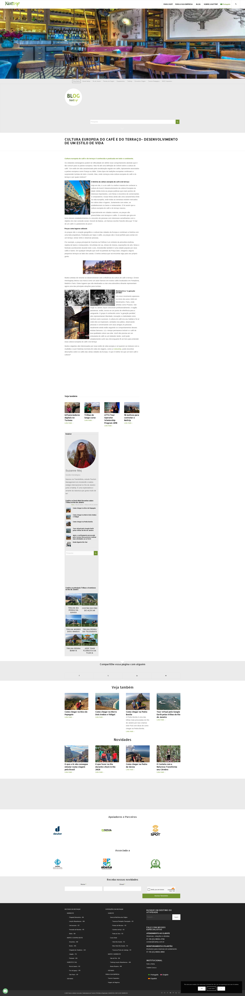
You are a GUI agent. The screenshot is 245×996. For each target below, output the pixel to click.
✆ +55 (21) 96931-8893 (155, 952)
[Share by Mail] (165, 676)
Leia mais (68, 423)
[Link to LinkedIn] (176, 992)
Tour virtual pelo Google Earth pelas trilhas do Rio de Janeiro (83, 529)
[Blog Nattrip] (73, 97)
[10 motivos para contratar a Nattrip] (131, 407)
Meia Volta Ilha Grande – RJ (120, 946)
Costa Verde (113, 937)
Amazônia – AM (73, 942)
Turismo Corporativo (113, 978)
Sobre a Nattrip (150, 964)
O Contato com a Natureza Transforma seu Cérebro (167, 767)
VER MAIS (70, 978)
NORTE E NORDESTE (114, 954)
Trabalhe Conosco (151, 967)
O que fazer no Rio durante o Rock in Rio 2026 (105, 767)
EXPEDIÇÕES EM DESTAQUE (114, 909)
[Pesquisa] (236, 4)
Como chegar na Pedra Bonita (83, 521)
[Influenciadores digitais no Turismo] (72, 407)
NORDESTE (70, 913)
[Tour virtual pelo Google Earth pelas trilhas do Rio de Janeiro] (168, 701)
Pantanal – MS (73, 958)
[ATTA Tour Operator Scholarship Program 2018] (112, 407)
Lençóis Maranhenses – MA (77, 921)
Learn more (211, 988)
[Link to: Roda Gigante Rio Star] (68, 544)
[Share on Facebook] (79, 676)
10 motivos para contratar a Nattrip (131, 417)
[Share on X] (108, 676)
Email (122, 884)
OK (202, 988)
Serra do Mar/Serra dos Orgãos (118, 917)
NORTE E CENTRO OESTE (75, 937)
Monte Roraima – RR (116, 966)
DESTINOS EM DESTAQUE (72, 909)
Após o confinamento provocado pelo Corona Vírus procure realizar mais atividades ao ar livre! (84, 537)
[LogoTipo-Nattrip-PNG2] (12, 4)
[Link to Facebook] (167, 992)
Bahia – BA (72, 933)
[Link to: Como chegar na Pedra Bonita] (68, 523)
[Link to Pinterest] (173, 992)
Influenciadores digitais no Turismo (72, 417)
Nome (83, 884)
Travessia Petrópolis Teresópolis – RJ (122, 921)
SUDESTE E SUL (72, 962)
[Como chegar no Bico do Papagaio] (76, 701)
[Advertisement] (134, 102)
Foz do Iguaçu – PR (74, 970)
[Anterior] (67, 412)
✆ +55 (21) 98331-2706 (155, 939)
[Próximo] (136, 412)
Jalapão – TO (73, 954)
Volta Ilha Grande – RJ (118, 942)
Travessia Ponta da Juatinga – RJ (121, 950)
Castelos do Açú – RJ (118, 929)
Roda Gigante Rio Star (80, 542)
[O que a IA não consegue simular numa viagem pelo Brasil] (76, 753)
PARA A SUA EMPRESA (112, 974)
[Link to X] (179, 992)
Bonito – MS (72, 946)
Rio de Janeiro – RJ (74, 966)
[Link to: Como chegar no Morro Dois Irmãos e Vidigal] (68, 517)
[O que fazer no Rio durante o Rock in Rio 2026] (107, 753)
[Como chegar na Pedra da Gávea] (138, 753)
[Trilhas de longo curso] (92, 407)
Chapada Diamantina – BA (76, 917)
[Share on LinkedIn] (137, 676)
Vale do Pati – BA (115, 958)
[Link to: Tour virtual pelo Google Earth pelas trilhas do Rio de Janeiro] (68, 530)
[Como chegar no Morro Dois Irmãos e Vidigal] (107, 701)
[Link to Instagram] (161, 992)
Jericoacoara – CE (74, 925)
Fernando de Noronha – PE (76, 929)
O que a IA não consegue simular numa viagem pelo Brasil (76, 767)
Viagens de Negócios (114, 982)
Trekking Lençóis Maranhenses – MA (120, 962)
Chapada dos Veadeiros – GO (77, 950)
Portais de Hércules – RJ (119, 925)
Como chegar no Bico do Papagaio (84, 508)
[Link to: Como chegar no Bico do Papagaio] (68, 510)
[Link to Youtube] (170, 992)
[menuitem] (168, 4)
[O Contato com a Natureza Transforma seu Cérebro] (168, 753)
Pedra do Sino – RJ (117, 933)
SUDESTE (111, 913)
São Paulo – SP (73, 974)
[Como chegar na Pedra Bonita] (138, 701)
